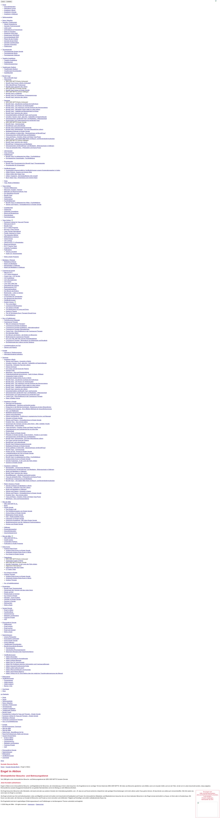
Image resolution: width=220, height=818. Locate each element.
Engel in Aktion (8, 737)
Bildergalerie (6, 754)
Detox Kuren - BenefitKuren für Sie (12, 732)
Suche (4, 699)
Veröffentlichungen (8, 755)
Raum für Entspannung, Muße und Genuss (15, 734)
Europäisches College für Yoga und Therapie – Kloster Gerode (21, 714)
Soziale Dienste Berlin (9, 736)
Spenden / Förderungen (9, 705)
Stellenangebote (7, 701)
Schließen (9, 1)
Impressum (31, 804)
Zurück (3, 1)
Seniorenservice (9, 741)
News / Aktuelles (7, 703)
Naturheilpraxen (7, 752)
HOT (5, 747)
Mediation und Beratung (11, 743)
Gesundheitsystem (9, 6)
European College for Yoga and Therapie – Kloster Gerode (20, 716)
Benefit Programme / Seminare (11, 726)
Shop (4, 691)
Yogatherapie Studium (9, 710)
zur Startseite (5, 694)
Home (4, 4)
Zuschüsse (5, 757)
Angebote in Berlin (9, 10)
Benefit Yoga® (6, 712)
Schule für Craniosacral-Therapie (12, 719)
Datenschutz (40, 804)
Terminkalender (7, 706)
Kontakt (4, 724)
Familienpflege (8, 739)
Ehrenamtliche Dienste (9, 750)
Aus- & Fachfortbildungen (10, 721)
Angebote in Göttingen (11, 14)
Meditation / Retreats (8, 718)
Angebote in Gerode (10, 12)
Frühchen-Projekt (9, 745)
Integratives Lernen (10, 8)
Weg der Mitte (6, 728)
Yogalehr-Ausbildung (8, 708)
